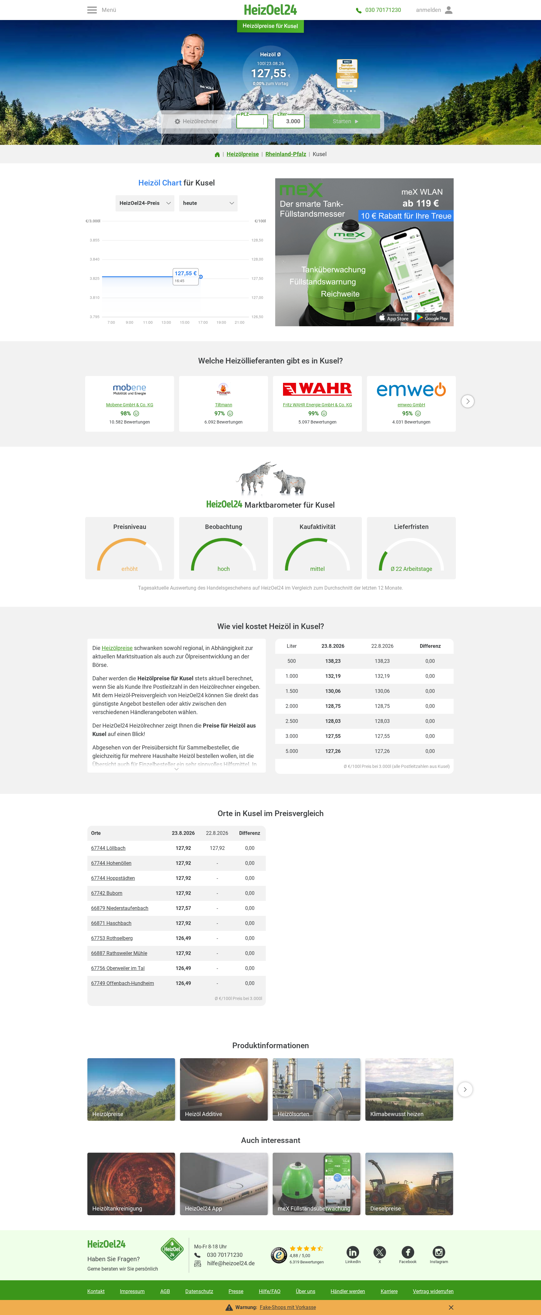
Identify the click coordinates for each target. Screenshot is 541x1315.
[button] (435, 10)
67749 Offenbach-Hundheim (122, 983)
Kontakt (96, 1291)
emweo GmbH (411, 404)
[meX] (364, 252)
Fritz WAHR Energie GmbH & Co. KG (317, 404)
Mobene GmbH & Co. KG (129, 404)
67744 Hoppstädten (113, 878)
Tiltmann (223, 404)
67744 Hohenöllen (111, 863)
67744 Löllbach (108, 848)
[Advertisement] (364, 918)
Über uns (305, 1291)
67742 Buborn (106, 893)
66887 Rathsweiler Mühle (119, 953)
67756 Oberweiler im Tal (118, 968)
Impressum (132, 1291)
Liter (282, 114)
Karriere (389, 1291)
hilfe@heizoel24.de (231, 1263)
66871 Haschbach (111, 923)
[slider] (307, 1249)
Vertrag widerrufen (433, 1291)
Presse (236, 1291)
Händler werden (348, 1291)
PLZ (245, 114)
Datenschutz (199, 1291)
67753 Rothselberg (112, 938)
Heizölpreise (117, 648)
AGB (165, 1291)
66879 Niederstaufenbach (119, 908)
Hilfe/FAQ (270, 1291)
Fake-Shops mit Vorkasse (288, 1307)
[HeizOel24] (270, 10)
